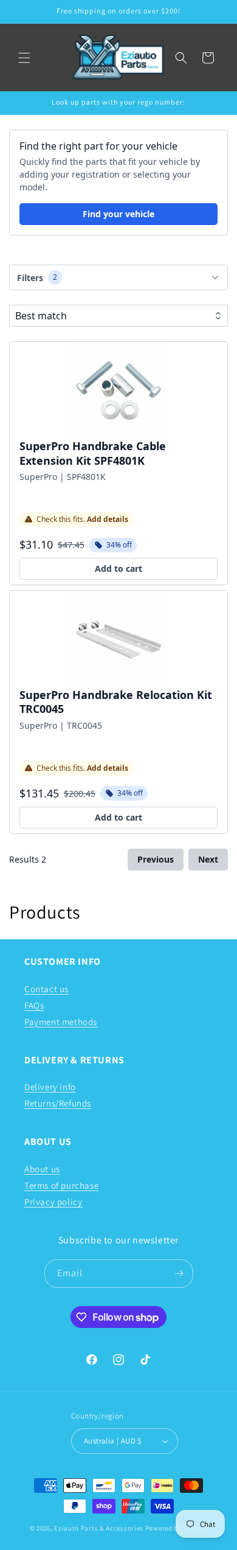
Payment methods (60, 1021)
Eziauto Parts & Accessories (98, 1528)
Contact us (46, 989)
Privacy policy (53, 1202)
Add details (107, 519)
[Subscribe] (179, 1273)
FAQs (34, 1005)
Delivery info (50, 1087)
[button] (24, 57)
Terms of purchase (61, 1185)
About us (42, 1169)
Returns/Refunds (57, 1103)
